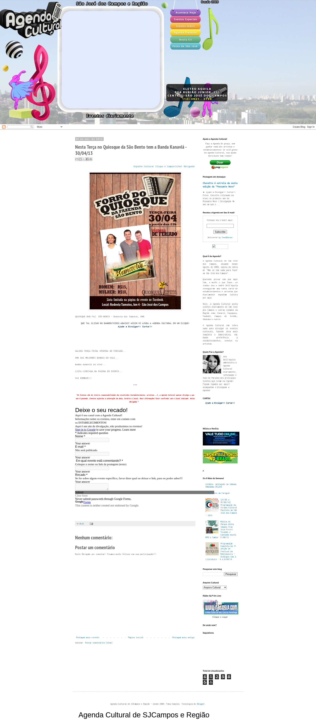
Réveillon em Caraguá (218, 493)
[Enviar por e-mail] (77, 159)
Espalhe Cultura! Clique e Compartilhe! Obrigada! (164, 166)
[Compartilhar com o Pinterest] (91, 159)
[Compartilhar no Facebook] (87, 159)
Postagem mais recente (87, 637)
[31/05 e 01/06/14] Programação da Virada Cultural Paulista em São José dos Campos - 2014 (221, 508)
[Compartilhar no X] (84, 159)
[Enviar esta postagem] (91, 524)
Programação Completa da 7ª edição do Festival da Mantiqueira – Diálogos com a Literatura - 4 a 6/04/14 (221, 551)
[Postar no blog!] (80, 159)
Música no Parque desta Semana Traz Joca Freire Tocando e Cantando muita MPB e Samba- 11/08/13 (221, 529)
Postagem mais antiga (183, 637)
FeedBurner (227, 237)
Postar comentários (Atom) (98, 643)
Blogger (201, 704)
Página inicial (135, 637)
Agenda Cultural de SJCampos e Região (143, 715)
